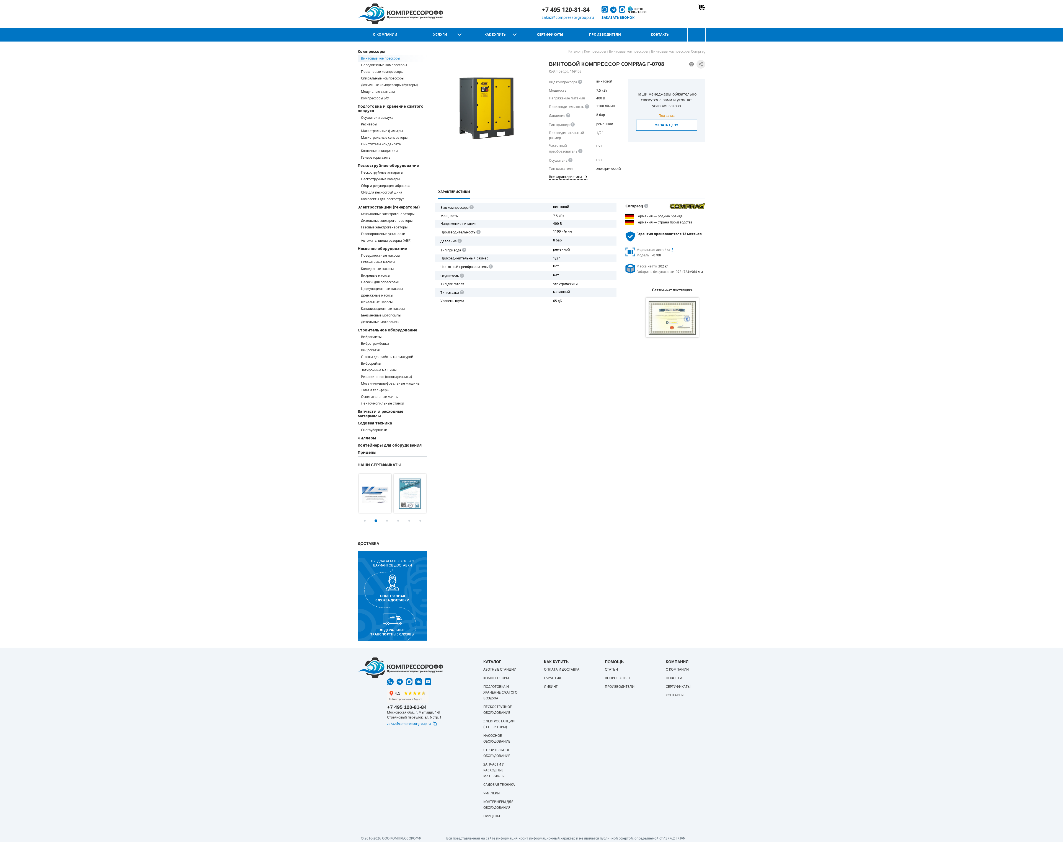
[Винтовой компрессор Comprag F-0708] (486, 108)
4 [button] (398, 521)
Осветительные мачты (379, 396)
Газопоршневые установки (383, 233)
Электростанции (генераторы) (389, 207)
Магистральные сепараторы (384, 137)
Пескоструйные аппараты (382, 172)
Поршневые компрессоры (382, 71)
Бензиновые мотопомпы (381, 315)
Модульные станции (378, 91)
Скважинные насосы (378, 262)
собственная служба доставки (392, 598)
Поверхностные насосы (380, 255)
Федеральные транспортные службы (392, 632)
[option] (375, 493)
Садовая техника (375, 423)
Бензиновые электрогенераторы (387, 214)
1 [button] (365, 521)
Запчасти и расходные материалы (380, 414)
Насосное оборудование (382, 249)
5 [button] (409, 521)
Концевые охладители (379, 150)
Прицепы (367, 452)
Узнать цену (666, 125)
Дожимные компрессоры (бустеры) (389, 85)
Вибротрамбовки (375, 343)
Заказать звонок (618, 17)
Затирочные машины (378, 370)
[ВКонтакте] (418, 681)
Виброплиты (371, 336)
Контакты (660, 34)
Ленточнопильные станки (382, 403)
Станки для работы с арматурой (387, 356)
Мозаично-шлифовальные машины (390, 383)
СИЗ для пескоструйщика (381, 192)
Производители (605, 34)
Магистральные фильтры (382, 130)
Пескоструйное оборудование (388, 166)
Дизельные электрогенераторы (386, 220)
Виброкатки (370, 350)
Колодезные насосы (377, 268)
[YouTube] (428, 681)
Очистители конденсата (381, 144)
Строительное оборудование (387, 330)
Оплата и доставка (561, 669)
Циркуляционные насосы (382, 288)
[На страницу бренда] (687, 206)
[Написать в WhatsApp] (390, 681)
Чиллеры (367, 438)
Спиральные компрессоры (382, 78)
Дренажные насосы (377, 295)
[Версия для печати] (691, 64)
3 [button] (387, 521)
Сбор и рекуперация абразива (386, 185)
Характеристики (454, 191)
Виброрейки (371, 363)
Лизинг (551, 686)
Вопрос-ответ (617, 678)
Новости (674, 678)
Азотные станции (499, 669)
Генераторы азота (376, 157)
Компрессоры (371, 52)
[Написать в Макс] (409, 681)
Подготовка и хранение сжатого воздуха (391, 109)
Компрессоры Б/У (375, 98)
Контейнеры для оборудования (390, 445)
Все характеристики (565, 176)
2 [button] (376, 520)
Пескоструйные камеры (380, 179)
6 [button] (420, 521)
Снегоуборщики (374, 430)
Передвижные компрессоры (384, 65)
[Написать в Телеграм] (399, 681)
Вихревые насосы (375, 275)
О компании (385, 34)
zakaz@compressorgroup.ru (568, 17)
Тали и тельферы (375, 390)
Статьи (611, 669)
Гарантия (552, 678)
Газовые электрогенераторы (384, 227)
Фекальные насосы (377, 302)
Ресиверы (369, 124)
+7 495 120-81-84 (566, 10)
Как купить (495, 34)
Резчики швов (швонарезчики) (386, 376)
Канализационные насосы (383, 308)
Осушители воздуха (377, 117)
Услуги (440, 34)
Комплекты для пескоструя (382, 199)
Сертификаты (550, 34)
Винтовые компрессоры (380, 58)
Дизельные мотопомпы (380, 322)
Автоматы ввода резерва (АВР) (386, 240)
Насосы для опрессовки (380, 282)
